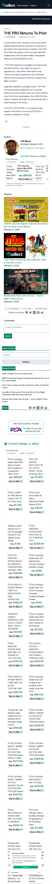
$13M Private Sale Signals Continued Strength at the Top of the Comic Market (26, 225)
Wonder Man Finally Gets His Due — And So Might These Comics (24, 297)
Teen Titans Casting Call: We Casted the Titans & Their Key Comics (25, 261)
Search (26, 362)
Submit (8, 336)
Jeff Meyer (10, 37)
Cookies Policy (29, 860)
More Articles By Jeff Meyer (32, 148)
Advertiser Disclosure (41, 19)
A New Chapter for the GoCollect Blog (17, 374)
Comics (7, 29)
